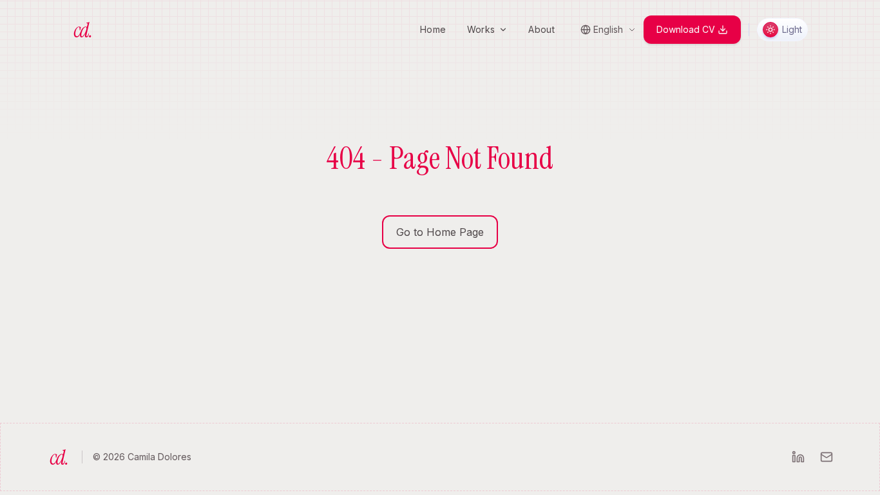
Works (481, 29)
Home (433, 29)
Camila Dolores (159, 456)
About (541, 29)
